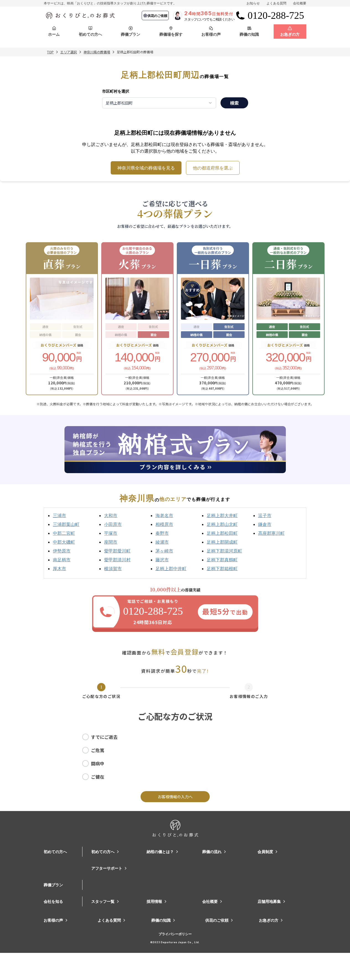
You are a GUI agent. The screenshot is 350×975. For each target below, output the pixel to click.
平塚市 (110, 533)
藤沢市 (162, 559)
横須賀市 (113, 568)
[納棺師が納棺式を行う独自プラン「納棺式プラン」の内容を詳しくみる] (175, 449)
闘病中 (97, 763)
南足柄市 (62, 559)
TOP (50, 52)
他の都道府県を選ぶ (213, 168)
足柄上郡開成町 (222, 542)
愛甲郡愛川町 (117, 551)
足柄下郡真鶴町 (222, 559)
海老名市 (164, 515)
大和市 (110, 515)
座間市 (110, 542)
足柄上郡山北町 (222, 524)
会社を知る (53, 901)
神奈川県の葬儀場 (97, 52)
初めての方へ (55, 851)
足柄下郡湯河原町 (224, 551)
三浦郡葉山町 (66, 524)
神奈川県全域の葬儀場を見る (146, 168)
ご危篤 (97, 750)
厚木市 (59, 568)
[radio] (85, 737)
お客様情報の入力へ (175, 796)
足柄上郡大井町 (222, 515)
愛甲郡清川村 (117, 559)
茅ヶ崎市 (164, 551)
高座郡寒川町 (271, 533)
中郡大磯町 (64, 542)
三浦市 (59, 515)
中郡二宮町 (64, 533)
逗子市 (264, 515)
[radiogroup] (175, 757)
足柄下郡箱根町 (222, 568)
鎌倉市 (264, 524)
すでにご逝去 (104, 737)
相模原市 (164, 524)
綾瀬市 (162, 542)
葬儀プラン (53, 884)
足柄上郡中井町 (170, 568)
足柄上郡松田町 (222, 533)
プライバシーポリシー (175, 934)
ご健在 (97, 776)
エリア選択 (68, 52)
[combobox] (159, 102)
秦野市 (162, 533)
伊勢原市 (62, 551)
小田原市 (113, 524)
